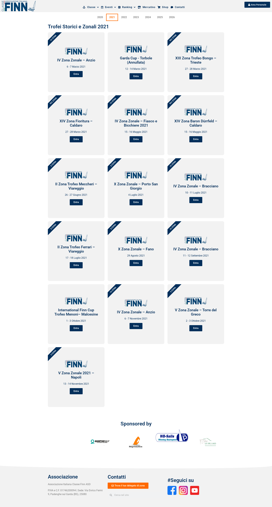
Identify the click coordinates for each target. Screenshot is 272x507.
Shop (164, 7)
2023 (136, 17)
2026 (172, 17)
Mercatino (148, 7)
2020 (100, 17)
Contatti (179, 7)
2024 (148, 17)
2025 (160, 17)
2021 (112, 17)
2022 (124, 17)
